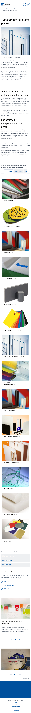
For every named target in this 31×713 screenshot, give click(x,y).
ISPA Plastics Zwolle (8, 589)
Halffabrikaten (9, 8)
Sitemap (15, 702)
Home (2, 8)
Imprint (15, 704)
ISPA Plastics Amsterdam (9, 581)
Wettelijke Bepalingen (15, 706)
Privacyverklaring (15, 708)
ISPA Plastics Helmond (9, 585)
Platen (15, 8)
